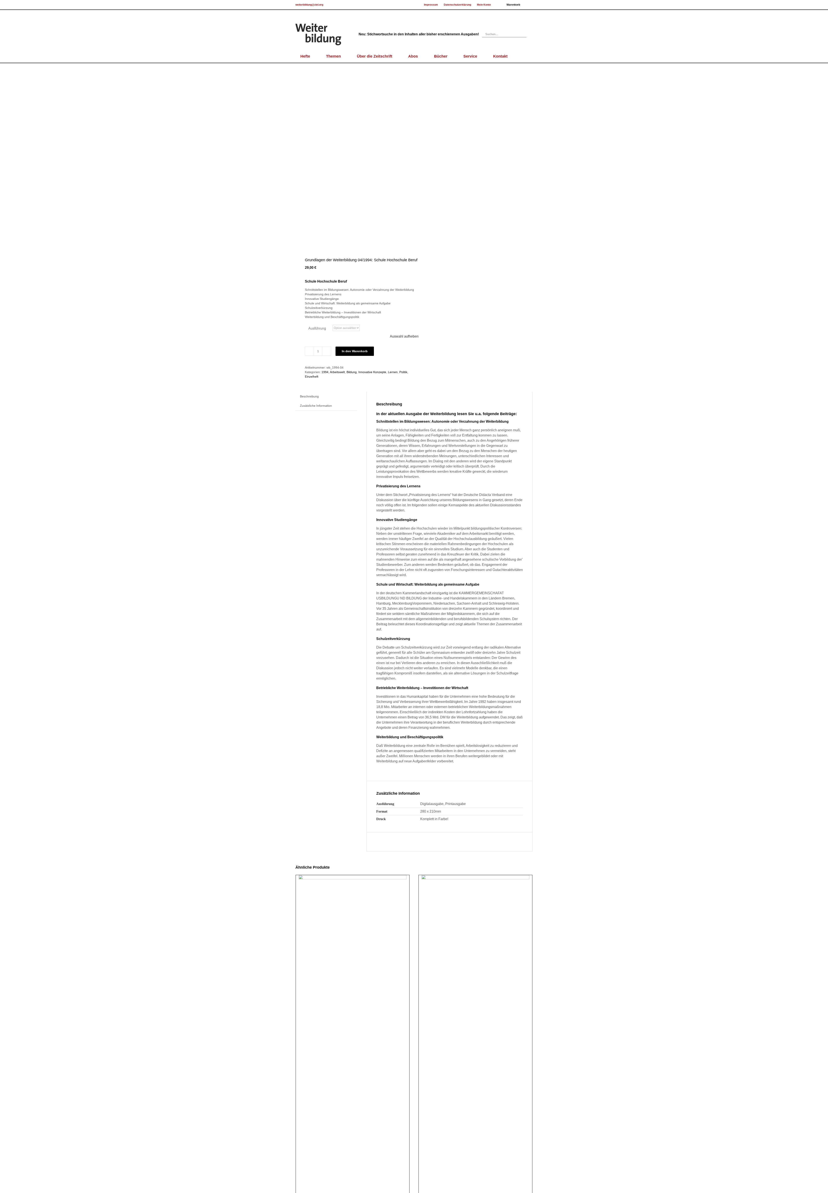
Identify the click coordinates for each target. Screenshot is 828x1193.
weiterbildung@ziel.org (309, 4)
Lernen (393, 372)
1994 (324, 372)
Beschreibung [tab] (309, 396)
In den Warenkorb (355, 351)
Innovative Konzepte (372, 372)
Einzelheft (311, 376)
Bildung (352, 372)
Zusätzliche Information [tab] (316, 405)
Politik (403, 372)
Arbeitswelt (337, 372)
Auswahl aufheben (404, 336)
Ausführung (317, 328)
